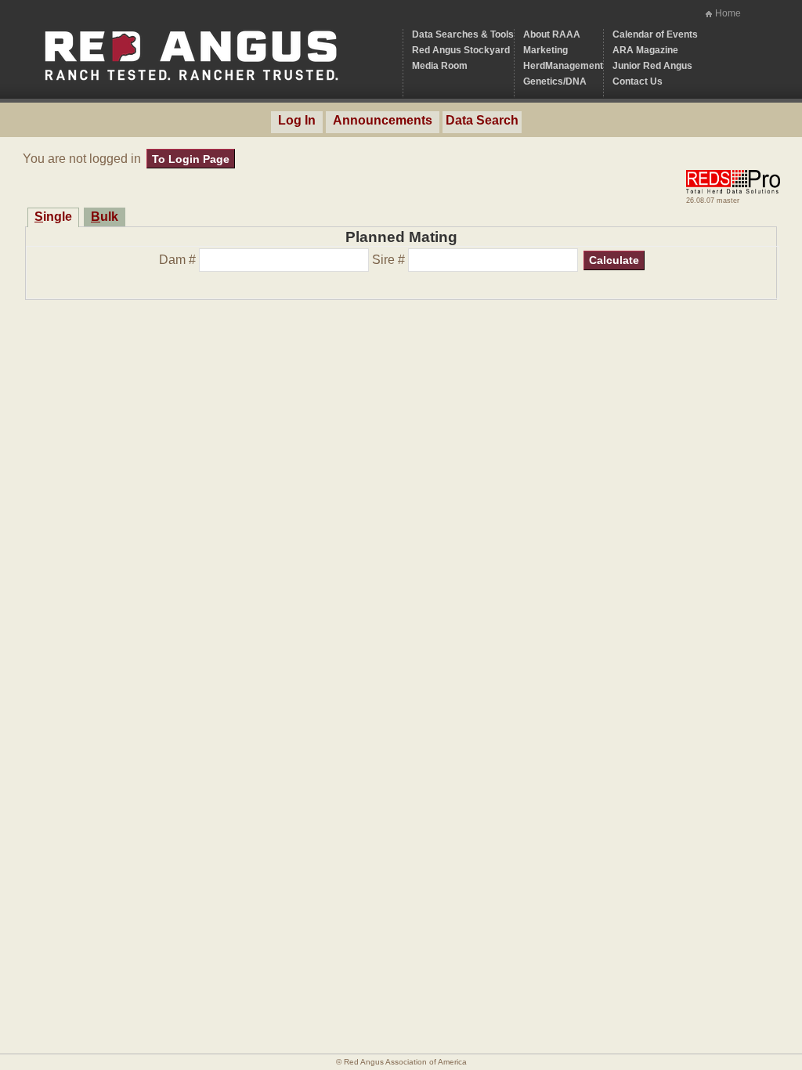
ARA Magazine (645, 50)
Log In (297, 120)
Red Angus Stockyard (461, 50)
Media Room (440, 65)
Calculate (614, 260)
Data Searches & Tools (463, 34)
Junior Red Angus (652, 65)
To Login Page (190, 159)
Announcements (382, 120)
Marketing (545, 50)
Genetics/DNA (555, 81)
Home (728, 13)
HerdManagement (563, 65)
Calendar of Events (655, 34)
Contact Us (637, 81)
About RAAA (551, 34)
